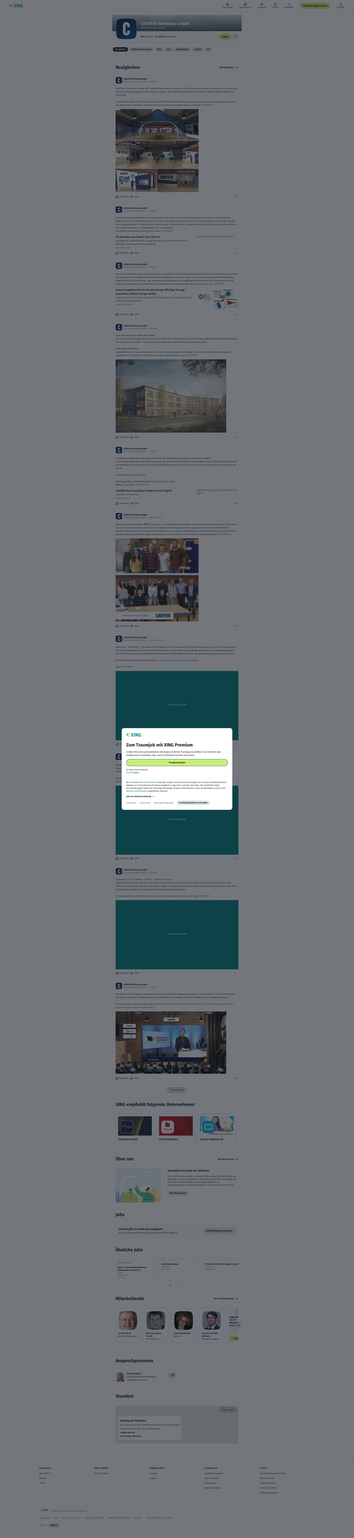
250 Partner (151, 782)
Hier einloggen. (133, 772)
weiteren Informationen (136, 791)
